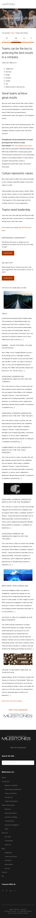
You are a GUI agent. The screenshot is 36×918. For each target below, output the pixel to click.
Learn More (8, 253)
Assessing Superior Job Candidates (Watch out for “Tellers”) (15, 536)
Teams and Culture (11, 793)
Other (6, 829)
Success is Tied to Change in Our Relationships (17, 618)
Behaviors (8, 809)
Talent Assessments (11, 801)
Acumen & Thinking (11, 817)
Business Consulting (11, 785)
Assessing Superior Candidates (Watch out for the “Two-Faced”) (17, 414)
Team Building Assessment (23, 146)
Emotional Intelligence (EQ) (15, 586)
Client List (8, 845)
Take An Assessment (18, 747)
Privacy (16, 910)
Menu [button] (32, 4)
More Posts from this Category (12, 701)
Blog (3, 849)
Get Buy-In (8, 860)
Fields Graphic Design (20, 913)
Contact (4, 872)
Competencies (9, 821)
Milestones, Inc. (8, 4)
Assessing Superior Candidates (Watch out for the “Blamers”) (16, 501)
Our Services (6, 781)
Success (7, 868)
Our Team (8, 837)
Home (4, 777)
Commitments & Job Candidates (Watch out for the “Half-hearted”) (16, 450)
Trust (4, 313)
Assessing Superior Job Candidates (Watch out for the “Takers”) (17, 379)
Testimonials (9, 841)
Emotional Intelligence (12, 825)
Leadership (8, 852)
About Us (5, 833)
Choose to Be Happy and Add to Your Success (16, 671)
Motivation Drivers (11, 813)
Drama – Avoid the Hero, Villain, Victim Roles (17, 346)
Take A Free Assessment (18, 709)
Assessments (9, 864)
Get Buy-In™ (9, 797)
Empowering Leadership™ (13, 789)
